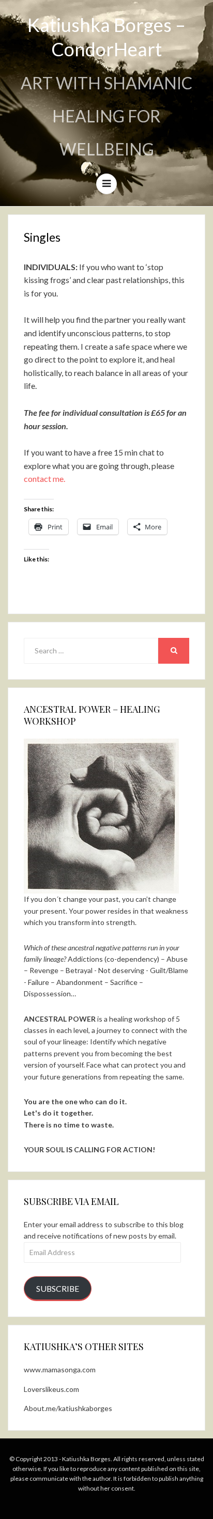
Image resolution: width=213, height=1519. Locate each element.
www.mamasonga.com (60, 1369)
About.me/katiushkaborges (68, 1408)
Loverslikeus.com (51, 1389)
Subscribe (57, 1288)
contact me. (44, 478)
